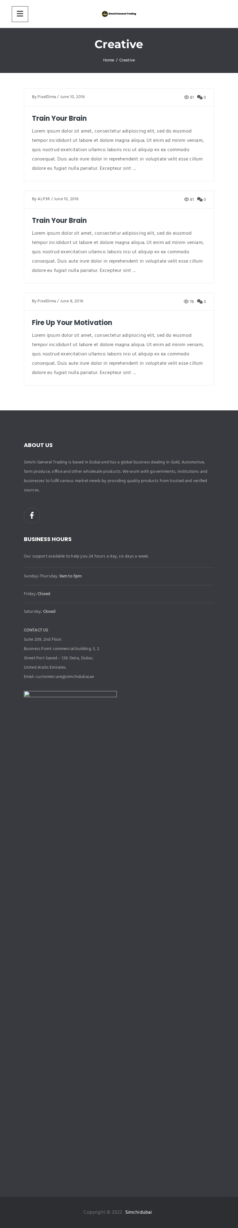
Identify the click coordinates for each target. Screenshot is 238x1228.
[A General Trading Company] (119, 14)
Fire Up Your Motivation (72, 322)
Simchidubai (138, 1212)
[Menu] (20, 14)
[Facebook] (32, 515)
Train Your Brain (59, 118)
